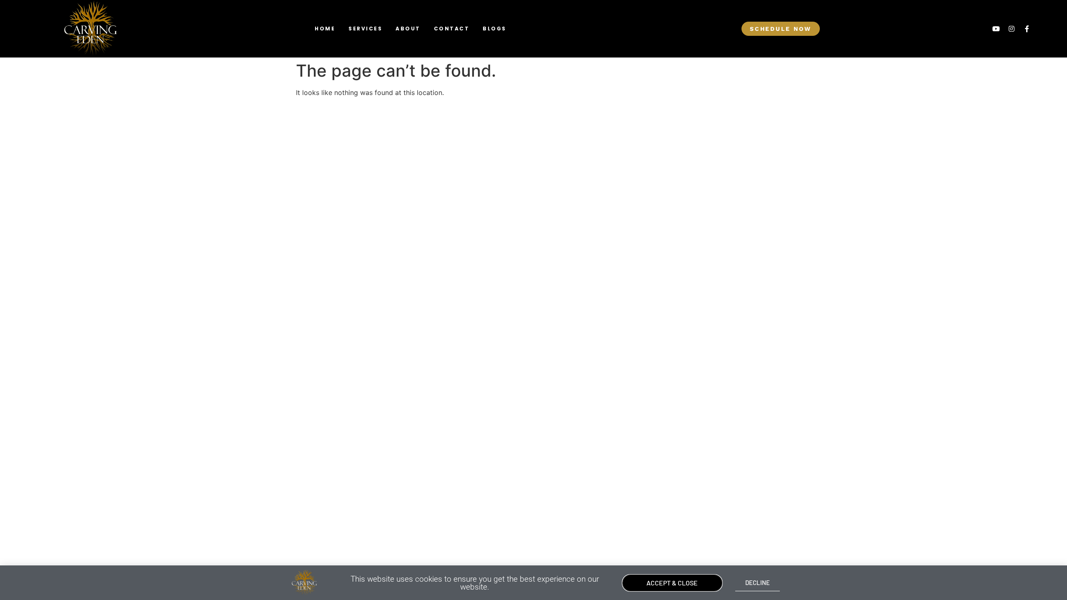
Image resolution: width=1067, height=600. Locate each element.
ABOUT (408, 28)
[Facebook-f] (1027, 28)
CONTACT (452, 28)
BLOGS (494, 28)
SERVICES (365, 28)
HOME (325, 28)
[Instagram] (1011, 28)
